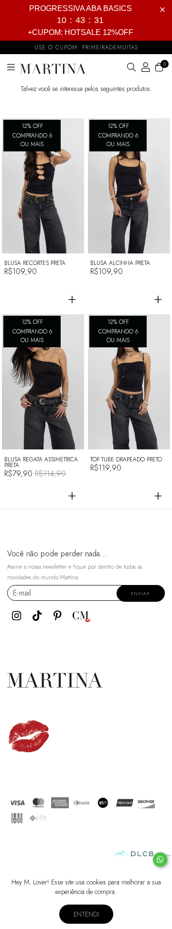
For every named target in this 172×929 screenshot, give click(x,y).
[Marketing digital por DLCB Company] (141, 853)
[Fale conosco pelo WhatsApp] (160, 859)
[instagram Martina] (16, 615)
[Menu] (13, 67)
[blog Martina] (82, 615)
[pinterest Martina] (57, 615)
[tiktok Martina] (37, 615)
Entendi (86, 914)
